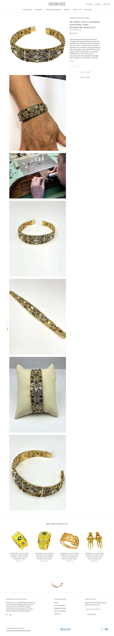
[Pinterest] (79, 60)
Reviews (88, 9)
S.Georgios (27, 9)
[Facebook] (75, 60)
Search (98, 4)
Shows (67, 9)
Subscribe (91, 614)
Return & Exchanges (60, 611)
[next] (109, 544)
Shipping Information (60, 608)
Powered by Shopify (24, 631)
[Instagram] (10, 615)
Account (89, 4)
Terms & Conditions (59, 605)
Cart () (106, 4)
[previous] (5, 544)
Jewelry (39, 9)
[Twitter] (77, 60)
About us (77, 9)
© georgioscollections (15, 628)
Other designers (53, 9)
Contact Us (57, 614)
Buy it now (85, 77)
